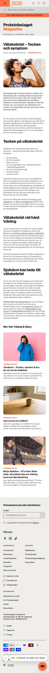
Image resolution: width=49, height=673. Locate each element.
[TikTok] (15, 538)
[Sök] (5, 10)
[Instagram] (10, 538)
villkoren (35, 523)
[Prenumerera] (42, 515)
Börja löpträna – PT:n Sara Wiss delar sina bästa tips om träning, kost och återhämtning (20, 474)
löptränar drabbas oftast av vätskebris (28, 233)
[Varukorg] (44, 3)
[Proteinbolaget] (17, 3)
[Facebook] (5, 538)
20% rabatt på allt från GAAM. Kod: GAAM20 (24, 15)
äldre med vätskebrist (24, 202)
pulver (36, 306)
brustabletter (28, 306)
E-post (6, 511)
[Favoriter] (38, 3)
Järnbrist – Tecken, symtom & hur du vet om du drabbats (21, 369)
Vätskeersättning (24, 302)
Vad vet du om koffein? (15, 420)
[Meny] (5, 3)
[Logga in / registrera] (33, 3)
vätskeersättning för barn (22, 311)
